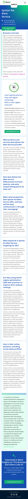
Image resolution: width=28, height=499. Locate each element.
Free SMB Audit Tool (12, 131)
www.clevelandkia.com (10, 24)
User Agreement (10, 496)
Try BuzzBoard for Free (14, 482)
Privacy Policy (18, 496)
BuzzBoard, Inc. (15, 492)
